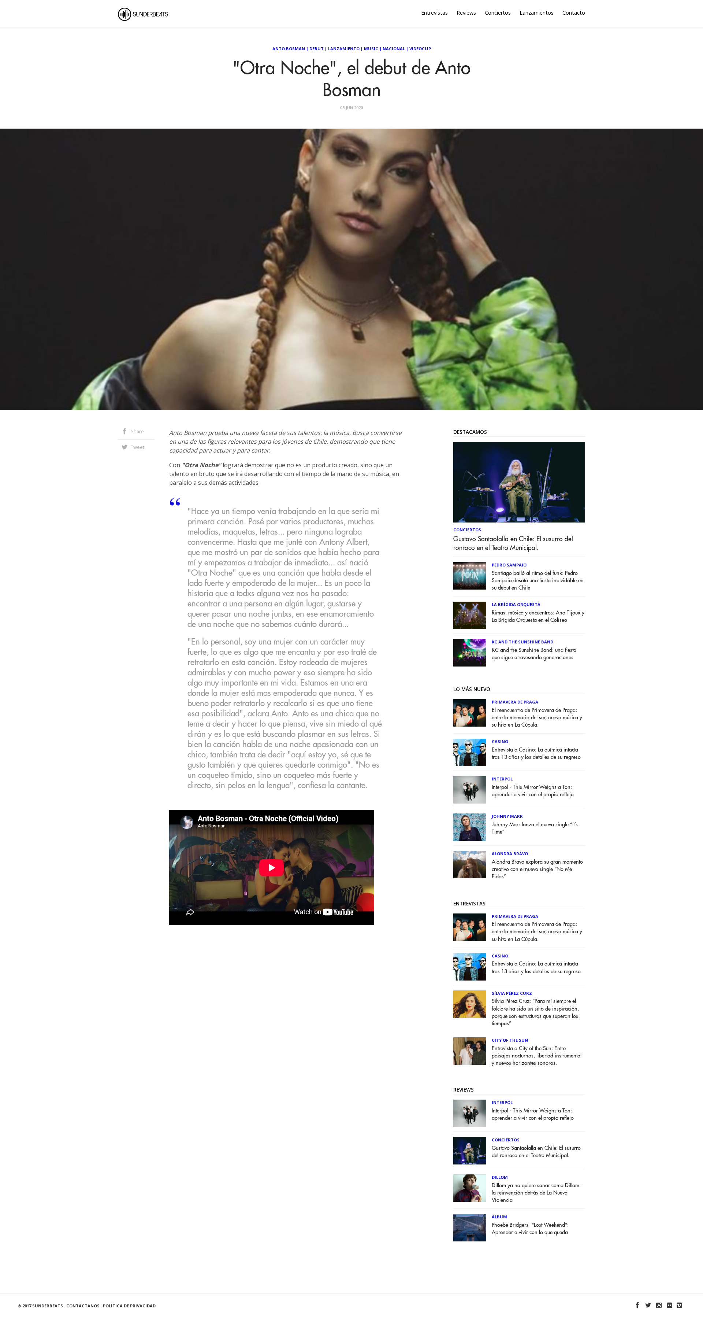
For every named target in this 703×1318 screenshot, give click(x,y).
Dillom (500, 1177)
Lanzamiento (344, 48)
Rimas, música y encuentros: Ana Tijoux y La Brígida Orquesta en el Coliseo (538, 616)
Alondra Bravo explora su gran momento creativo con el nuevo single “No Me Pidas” (537, 869)
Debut (316, 48)
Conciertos (498, 12)
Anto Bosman (288, 48)
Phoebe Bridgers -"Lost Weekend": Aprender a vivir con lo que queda (530, 1228)
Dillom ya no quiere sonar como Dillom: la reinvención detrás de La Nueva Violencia (536, 1193)
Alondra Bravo (510, 853)
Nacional (394, 48)
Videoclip (420, 48)
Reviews (466, 12)
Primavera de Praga (515, 702)
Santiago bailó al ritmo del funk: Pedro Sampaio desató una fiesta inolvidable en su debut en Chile (538, 581)
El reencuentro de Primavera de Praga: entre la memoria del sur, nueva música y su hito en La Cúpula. (537, 718)
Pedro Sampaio (509, 565)
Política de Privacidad (129, 1305)
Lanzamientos (537, 12)
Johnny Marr (507, 816)
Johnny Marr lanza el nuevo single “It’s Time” (535, 828)
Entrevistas (434, 12)
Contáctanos (83, 1305)
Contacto (573, 12)
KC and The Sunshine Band (522, 642)
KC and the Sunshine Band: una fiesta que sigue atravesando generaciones (534, 653)
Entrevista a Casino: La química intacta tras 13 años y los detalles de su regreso (536, 753)
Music (371, 48)
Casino (500, 741)
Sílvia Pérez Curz (512, 993)
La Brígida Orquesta (516, 604)
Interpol (502, 779)
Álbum (499, 1216)
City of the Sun (510, 1040)
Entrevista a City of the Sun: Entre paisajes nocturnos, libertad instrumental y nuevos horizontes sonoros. (536, 1056)
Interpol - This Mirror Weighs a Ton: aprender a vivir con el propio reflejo (533, 790)
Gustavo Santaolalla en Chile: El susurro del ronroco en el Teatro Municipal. (513, 543)
